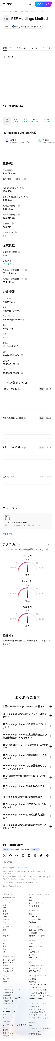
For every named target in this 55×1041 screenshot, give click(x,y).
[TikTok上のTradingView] (41, 855)
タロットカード (35, 968)
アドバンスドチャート (37, 1015)
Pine (4, 922)
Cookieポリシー (35, 987)
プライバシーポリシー (37, 984)
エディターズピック (11, 1017)
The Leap (32, 922)
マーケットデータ (36, 903)
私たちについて (35, 943)
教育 (4, 1014)
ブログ (31, 949)
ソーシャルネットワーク (12, 990)
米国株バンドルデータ (37, 935)
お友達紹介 (7, 995)
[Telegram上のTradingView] (35, 855)
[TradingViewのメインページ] (9, 4)
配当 (4, 949)
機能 (30, 897)
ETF (4, 908)
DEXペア (6, 919)
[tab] (42, 389)
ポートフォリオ (9, 960)
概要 (30, 914)
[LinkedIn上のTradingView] (29, 855)
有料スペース (8, 1036)
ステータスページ (36, 998)
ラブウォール (8, 992)
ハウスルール (8, 1001)
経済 (4, 943)
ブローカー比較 (35, 919)
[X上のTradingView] (4, 855)
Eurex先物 (33, 933)
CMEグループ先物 (36, 930)
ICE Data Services (20, 868)
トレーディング (9, 1011)
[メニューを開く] (3, 4)
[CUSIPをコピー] (17, 364)
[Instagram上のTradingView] (23, 855)
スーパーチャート (10, 897)
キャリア (32, 955)
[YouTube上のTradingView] (16, 855)
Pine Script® (8, 971)
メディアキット (35, 957)
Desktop (6, 982)
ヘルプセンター (35, 952)
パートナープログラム (37, 1031)
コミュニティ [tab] (46, 48)
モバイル (6, 979)
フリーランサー (9, 1033)
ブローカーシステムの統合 (39, 1028)
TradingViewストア (36, 965)
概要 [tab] (5, 48)
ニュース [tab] (33, 48)
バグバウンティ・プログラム (40, 996)
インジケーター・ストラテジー (14, 1026)
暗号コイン (7, 914)
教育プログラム (35, 1034)
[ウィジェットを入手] (49, 544)
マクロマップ (8, 968)
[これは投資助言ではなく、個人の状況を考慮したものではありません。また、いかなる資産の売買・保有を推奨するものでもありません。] (47, 549)
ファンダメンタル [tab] (18, 48)
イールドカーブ (9, 963)
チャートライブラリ (37, 1009)
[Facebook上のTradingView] (10, 855)
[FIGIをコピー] (22, 373)
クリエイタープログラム (12, 998)
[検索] (30, 4)
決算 (4, 946)
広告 (30, 1025)
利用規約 (32, 979)
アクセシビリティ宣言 (37, 990)
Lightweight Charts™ (37, 1012)
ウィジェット (34, 1006)
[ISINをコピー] (22, 355)
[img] (37, 26)
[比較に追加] (29, 141)
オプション (7, 965)
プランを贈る (34, 906)
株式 (4, 905)
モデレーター (8, 1004)
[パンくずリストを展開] (16, 11)
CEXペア (6, 916)
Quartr (36, 882)
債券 (4, 911)
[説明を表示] (12, 170)
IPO (4, 952)
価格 (30, 900)
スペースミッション (37, 946)
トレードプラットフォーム (39, 1018)
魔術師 (5, 1030)
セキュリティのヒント (37, 993)
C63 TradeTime (35, 971)
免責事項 (32, 982)
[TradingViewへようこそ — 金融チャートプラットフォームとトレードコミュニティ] (13, 106)
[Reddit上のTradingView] (47, 855)
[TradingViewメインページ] (13, 845)
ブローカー (33, 916)
